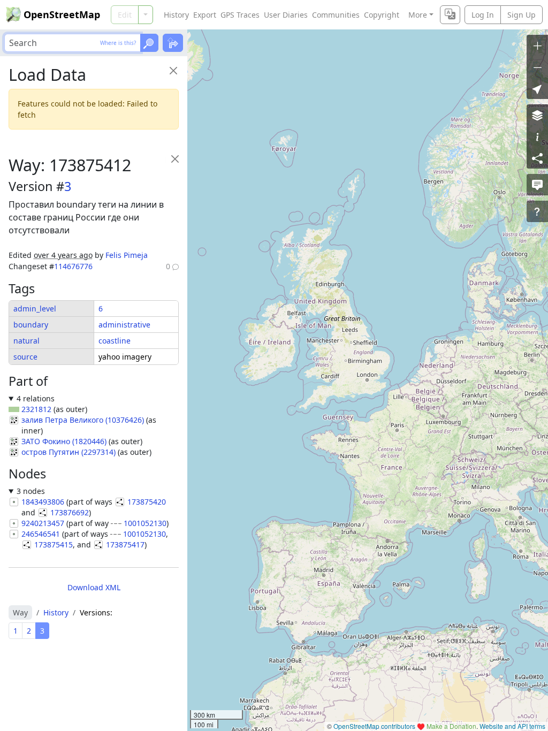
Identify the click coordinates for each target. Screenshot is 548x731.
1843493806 (42, 502)
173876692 (69, 512)
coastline (114, 341)
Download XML (93, 587)
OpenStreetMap (62, 14)
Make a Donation (451, 725)
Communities (336, 15)
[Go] (149, 43)
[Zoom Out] (537, 67)
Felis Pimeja (126, 255)
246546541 (40, 534)
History (176, 15)
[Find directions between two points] (173, 43)
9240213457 (42, 523)
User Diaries (286, 15)
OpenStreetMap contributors (374, 725)
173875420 (146, 502)
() (82, 420)
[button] (537, 88)
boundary (30, 324)
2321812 (36, 409)
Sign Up (521, 15)
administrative (124, 324)
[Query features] (537, 211)
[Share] (537, 158)
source (25, 357)
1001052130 (145, 523)
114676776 (73, 266)
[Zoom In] (537, 45)
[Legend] (537, 136)
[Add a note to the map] (537, 184)
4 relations (36, 398)
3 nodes (31, 491)
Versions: (96, 612)
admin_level (34, 308)
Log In (482, 15)
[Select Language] (450, 14)
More (417, 15)
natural (26, 341)
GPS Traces (240, 15)
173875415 (53, 544)
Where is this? (118, 43)
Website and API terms (512, 725)
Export (204, 15)
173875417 (125, 544)
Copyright (381, 15)
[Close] (173, 70)
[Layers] (537, 115)
